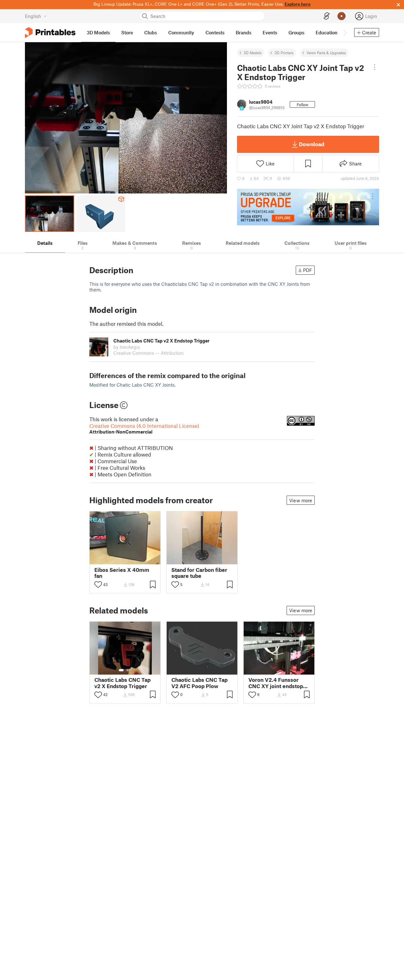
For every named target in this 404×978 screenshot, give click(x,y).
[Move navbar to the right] (345, 32)
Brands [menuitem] (243, 32)
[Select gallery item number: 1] (121, 670)
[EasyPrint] (326, 16)
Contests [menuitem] (214, 32)
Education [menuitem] (326, 32)
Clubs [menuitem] (150, 32)
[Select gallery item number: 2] (127, 670)
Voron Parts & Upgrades (326, 52)
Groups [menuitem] (296, 32)
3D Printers (284, 52)
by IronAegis (126, 347)
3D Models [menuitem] (98, 32)
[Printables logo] (50, 32)
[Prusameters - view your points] (341, 16)
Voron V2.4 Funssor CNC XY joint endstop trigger (275, 683)
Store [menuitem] (127, 32)
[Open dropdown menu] (375, 67)
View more (300, 500)
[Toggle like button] (98, 584)
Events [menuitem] (270, 32)
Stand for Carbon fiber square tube (199, 573)
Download (311, 144)
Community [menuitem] (181, 32)
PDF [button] (307, 270)
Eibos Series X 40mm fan (121, 573)
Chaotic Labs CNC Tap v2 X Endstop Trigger (122, 683)
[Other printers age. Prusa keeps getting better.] (308, 207)
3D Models (253, 52)
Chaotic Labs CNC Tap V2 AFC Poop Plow (199, 683)
